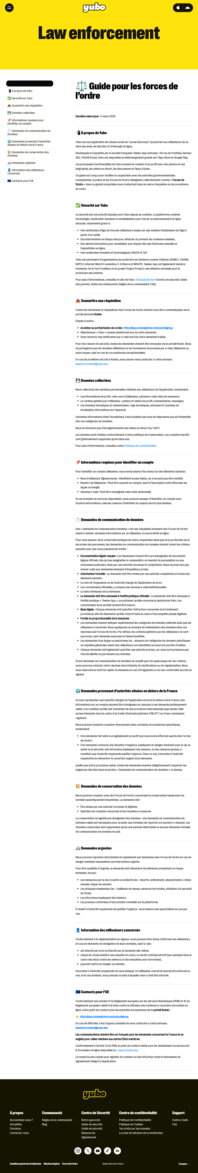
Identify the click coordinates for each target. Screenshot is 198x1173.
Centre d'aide (180, 1119)
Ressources (88, 1132)
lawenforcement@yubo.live (92, 364)
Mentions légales (52, 1163)
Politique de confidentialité (140, 445)
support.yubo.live (128, 1050)
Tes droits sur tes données (134, 1128)
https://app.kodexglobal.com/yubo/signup (148, 327)
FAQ (174, 1124)
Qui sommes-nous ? (21, 1119)
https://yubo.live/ (146, 279)
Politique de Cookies (131, 1124)
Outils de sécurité (91, 1128)
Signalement (88, 1137)
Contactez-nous (19, 1132)
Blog (44, 1124)
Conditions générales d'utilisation (25, 1163)
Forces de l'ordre (70, 1163)
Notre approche (90, 1119)
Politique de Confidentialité (135, 1119)
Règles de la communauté (57, 1119)
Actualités (16, 1124)
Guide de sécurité (91, 1124)
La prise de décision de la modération (141, 1132)
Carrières (15, 1128)
